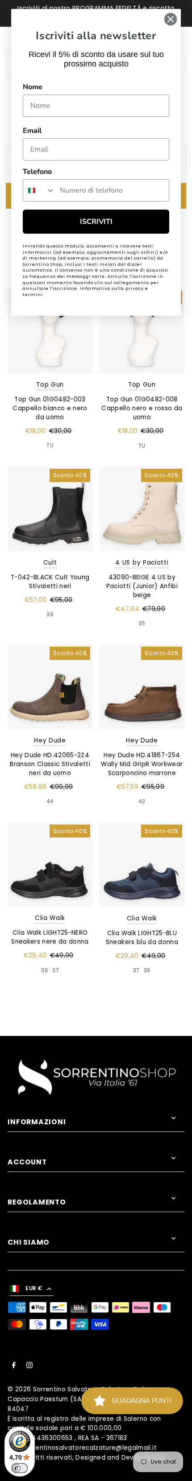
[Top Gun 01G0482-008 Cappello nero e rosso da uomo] (142, 331)
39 (50, 614)
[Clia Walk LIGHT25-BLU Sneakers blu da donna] (142, 864)
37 (55, 970)
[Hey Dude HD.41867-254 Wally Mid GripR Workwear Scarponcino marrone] (142, 686)
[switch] (20, 1468)
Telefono (37, 172)
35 (142, 623)
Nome (32, 87)
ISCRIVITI (96, 222)
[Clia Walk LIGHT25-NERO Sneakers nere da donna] (50, 864)
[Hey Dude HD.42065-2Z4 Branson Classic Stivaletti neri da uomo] (50, 686)
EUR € (33, 1288)
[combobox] (39, 190)
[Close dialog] (170, 19)
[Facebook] (14, 1366)
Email (32, 131)
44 (50, 801)
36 (44, 970)
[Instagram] (29, 1366)
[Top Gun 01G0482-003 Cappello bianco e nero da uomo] (50, 331)
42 (142, 801)
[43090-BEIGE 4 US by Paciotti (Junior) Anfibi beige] (142, 508)
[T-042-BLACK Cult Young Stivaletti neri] (50, 508)
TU (50, 445)
